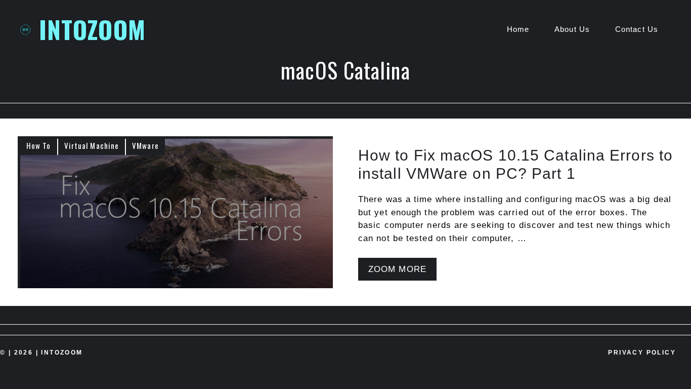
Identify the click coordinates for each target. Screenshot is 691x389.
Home (518, 29)
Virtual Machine (91, 145)
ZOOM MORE (397, 269)
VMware (145, 145)
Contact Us (636, 29)
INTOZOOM (92, 29)
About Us (572, 29)
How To (38, 145)
